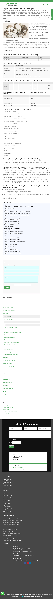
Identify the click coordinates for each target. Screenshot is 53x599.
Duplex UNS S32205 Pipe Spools (11, 249)
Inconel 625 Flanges (7, 537)
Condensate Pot (6, 409)
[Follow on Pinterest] (28, 563)
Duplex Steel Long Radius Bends (10, 352)
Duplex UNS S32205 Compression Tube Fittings (14, 243)
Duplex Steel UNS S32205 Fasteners (12, 229)
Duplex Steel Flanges (8, 322)
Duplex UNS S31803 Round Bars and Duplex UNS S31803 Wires (17, 211)
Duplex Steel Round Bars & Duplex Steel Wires (12, 329)
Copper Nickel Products (8, 382)
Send (11, 447)
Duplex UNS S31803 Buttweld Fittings (12, 218)
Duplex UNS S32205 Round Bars (10, 527)
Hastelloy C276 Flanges (8, 531)
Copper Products (6, 357)
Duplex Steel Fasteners (8, 339)
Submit (7, 287)
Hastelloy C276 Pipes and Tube (10, 529)
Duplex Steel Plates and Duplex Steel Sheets (12, 332)
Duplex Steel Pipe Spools (8, 349)
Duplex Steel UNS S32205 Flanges (11, 327)
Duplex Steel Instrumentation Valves (11, 354)
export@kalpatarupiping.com (20, 467)
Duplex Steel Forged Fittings (9, 337)
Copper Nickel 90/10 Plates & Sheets (11, 538)
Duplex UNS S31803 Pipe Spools (11, 248)
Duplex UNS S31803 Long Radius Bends (12, 251)
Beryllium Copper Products (9, 394)
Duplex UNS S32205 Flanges (10, 210)
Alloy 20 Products (7, 376)
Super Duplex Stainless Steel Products (11, 366)
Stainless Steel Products (8, 301)
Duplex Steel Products (8, 316)
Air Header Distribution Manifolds (10, 411)
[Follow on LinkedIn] (30, 563)
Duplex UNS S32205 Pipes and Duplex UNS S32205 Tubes (16, 205)
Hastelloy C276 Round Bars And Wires (12, 533)
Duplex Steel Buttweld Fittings (9, 334)
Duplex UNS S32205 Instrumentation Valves (13, 233)
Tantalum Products (7, 369)
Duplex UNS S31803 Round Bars (10, 526)
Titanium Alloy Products (8, 307)
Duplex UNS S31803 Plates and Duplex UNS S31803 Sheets (16, 215)
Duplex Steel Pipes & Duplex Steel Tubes (11, 319)
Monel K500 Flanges (7, 495)
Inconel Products (6, 379)
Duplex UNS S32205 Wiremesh (10, 246)
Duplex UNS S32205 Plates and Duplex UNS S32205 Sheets (16, 235)
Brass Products (6, 313)
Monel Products (6, 391)
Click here (20, 596)
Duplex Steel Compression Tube (10, 344)
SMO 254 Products (7, 304)
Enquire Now (8, 50)
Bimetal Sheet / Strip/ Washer (9, 407)
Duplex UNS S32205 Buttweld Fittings (12, 219)
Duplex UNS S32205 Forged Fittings (11, 223)
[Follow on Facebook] (25, 563)
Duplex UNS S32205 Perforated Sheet (12, 239)
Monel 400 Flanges (7, 497)
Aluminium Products (7, 363)
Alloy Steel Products (7, 373)
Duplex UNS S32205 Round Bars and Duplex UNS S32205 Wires (17, 213)
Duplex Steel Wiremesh (8, 347)
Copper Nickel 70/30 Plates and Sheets (12, 540)
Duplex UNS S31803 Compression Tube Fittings (14, 241)
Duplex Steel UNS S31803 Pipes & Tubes (12, 520)
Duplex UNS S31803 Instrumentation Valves (13, 231)
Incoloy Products (6, 385)
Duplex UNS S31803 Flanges (10, 208)
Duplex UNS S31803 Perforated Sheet (12, 237)
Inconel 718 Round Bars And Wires (10, 398)
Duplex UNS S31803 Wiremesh (10, 244)
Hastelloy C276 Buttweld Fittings (10, 535)
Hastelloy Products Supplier (9, 360)
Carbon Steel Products (8, 388)
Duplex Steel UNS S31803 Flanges (12, 324)
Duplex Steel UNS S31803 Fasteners (12, 228)
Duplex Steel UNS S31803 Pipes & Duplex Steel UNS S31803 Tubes (18, 206)
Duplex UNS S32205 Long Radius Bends (12, 253)
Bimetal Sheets (6, 413)
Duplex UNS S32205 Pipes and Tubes (11, 518)
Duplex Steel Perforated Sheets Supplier (11, 342)
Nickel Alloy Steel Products (9, 310)
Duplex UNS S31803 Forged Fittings (11, 221)
